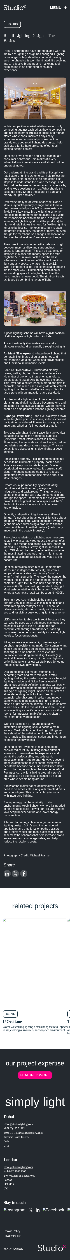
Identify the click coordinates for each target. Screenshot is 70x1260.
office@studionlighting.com (18, 1124)
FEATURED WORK (35, 1075)
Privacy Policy (12, 1235)
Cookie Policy (12, 1231)
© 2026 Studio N (13, 1249)
